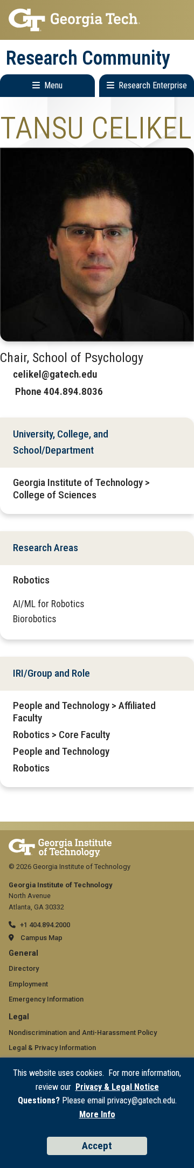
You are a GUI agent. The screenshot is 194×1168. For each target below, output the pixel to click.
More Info (97, 1114)
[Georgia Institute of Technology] (97, 20)
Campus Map (41, 938)
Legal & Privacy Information (52, 1048)
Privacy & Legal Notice (117, 1087)
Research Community (88, 58)
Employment (28, 984)
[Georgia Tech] (60, 844)
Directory (24, 968)
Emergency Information (46, 999)
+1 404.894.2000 (45, 925)
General (23, 953)
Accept (97, 1145)
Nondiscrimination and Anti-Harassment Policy (83, 1032)
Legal (19, 1016)
